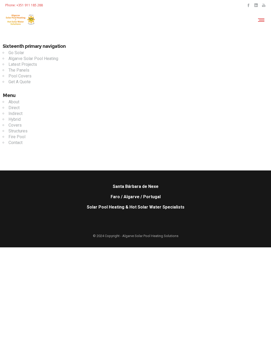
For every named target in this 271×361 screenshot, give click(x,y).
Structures (18, 130)
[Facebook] (248, 5)
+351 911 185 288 (29, 5)
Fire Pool (16, 136)
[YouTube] (264, 5)
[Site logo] (20, 20)
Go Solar (16, 52)
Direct (14, 107)
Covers (15, 125)
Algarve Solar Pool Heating (33, 58)
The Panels (18, 70)
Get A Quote (19, 81)
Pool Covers (19, 75)
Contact (15, 142)
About (13, 101)
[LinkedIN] (256, 5)
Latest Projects (22, 64)
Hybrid (14, 119)
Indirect (15, 113)
